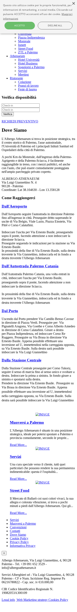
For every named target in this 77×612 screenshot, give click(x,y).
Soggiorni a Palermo (31, 67)
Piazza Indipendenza (31, 37)
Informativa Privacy (23, 545)
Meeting (23, 74)
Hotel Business (28, 63)
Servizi (22, 71)
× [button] (73, 3)
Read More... (18, 445)
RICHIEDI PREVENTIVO (20, 121)
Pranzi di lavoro (28, 85)
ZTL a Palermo (28, 52)
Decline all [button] (55, 25)
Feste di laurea (27, 89)
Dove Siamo (18, 534)
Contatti (15, 531)
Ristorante (16, 78)
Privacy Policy (19, 542)
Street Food (25, 48)
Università (24, 34)
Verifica (7, 114)
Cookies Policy (58, 600)
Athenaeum (17, 56)
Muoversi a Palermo (27, 422)
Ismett (22, 45)
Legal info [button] (8, 600)
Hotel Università (28, 59)
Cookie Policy (19, 538)
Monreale (24, 41)
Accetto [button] (19, 25)
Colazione (24, 82)
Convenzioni (18, 527)
